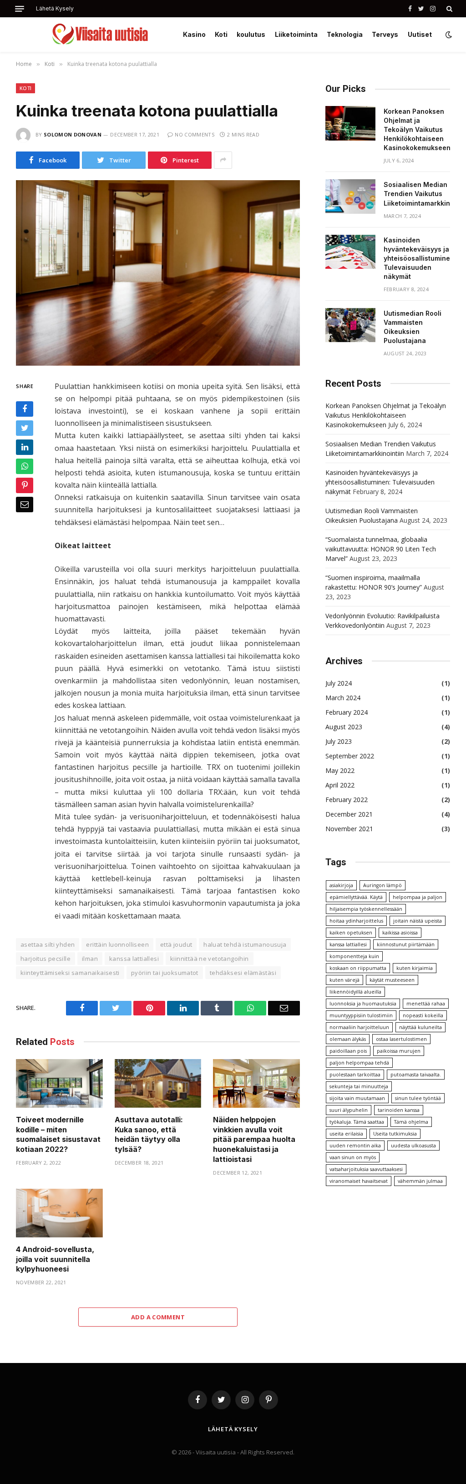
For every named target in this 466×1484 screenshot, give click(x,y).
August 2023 (343, 726)
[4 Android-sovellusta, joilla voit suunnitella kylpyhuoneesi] (59, 1213)
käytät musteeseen (392, 980)
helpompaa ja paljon (417, 897)
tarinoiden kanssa (399, 1110)
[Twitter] (24, 428)
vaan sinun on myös (352, 1157)
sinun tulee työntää (418, 1098)
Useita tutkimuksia (395, 1134)
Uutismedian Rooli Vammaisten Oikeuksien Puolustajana (412, 326)
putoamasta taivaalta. (415, 1074)
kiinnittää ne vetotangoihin (209, 958)
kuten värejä (344, 980)
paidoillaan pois (348, 1051)
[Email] (24, 504)
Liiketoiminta (296, 34)
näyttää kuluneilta (420, 1027)
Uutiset (420, 34)
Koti (221, 34)
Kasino (194, 34)
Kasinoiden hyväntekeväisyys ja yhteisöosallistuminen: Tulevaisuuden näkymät (420, 258)
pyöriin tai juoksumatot (164, 973)
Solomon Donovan (72, 134)
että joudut (176, 944)
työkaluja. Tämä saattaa (356, 1122)
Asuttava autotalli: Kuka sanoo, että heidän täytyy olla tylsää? (149, 1134)
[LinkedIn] (24, 447)
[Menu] (19, 8)
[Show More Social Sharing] (223, 160)
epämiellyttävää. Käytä (356, 897)
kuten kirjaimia (414, 968)
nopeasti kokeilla (423, 1015)
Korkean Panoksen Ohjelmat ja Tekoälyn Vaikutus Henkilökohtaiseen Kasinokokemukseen (417, 129)
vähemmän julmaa (420, 1181)
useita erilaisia (346, 1134)
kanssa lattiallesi (134, 958)
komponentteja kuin (354, 956)
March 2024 (342, 697)
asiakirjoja (341, 885)
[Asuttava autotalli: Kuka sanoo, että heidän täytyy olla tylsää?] (158, 1083)
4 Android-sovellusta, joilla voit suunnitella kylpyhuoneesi (55, 1259)
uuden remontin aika (355, 1145)
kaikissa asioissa (400, 932)
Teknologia (345, 34)
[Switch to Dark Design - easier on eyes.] (447, 34)
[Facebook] (24, 409)
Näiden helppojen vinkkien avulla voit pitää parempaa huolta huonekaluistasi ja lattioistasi (254, 1139)
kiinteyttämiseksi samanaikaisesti (70, 973)
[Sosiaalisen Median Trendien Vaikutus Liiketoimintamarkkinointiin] (350, 196)
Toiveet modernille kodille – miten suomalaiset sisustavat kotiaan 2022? (58, 1134)
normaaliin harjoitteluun (359, 1027)
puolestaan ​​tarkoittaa (354, 1074)
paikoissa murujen (398, 1051)
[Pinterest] (24, 485)
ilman (90, 958)
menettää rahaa (425, 1003)
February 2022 (346, 799)
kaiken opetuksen (350, 932)
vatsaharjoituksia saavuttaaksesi (366, 1169)
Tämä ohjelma (411, 1122)
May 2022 (340, 770)
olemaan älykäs (347, 1039)
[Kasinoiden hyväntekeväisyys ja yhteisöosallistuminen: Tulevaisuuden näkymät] (350, 252)
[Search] (448, 8)
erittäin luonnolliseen (117, 944)
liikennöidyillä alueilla (355, 992)
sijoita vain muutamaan (357, 1098)
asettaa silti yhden (47, 944)
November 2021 (349, 828)
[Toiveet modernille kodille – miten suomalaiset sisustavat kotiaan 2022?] (59, 1083)
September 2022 (349, 756)
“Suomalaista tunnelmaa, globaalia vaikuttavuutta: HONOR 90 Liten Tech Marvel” (380, 549)
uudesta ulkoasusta (413, 1145)
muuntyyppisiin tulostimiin (361, 1015)
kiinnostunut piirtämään (406, 944)
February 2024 (346, 712)
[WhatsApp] (24, 466)
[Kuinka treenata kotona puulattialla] (158, 273)
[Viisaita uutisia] (100, 34)
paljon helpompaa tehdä (359, 1063)
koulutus (251, 34)
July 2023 (338, 741)
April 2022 (340, 785)
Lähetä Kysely (55, 8)
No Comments (194, 134)
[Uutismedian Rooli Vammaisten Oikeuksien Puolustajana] (350, 325)
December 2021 (349, 814)
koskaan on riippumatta (357, 968)
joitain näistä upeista (417, 921)
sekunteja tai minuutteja (358, 1086)
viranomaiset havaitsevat (358, 1181)
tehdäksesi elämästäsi (243, 973)
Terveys (385, 34)
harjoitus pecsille (45, 958)
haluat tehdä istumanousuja (244, 944)
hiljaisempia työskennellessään (365, 909)
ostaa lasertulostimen (401, 1039)
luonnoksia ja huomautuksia (362, 1003)
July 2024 (338, 683)
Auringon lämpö (382, 885)
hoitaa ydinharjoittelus (356, 921)
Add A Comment (158, 1317)
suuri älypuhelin (348, 1110)
